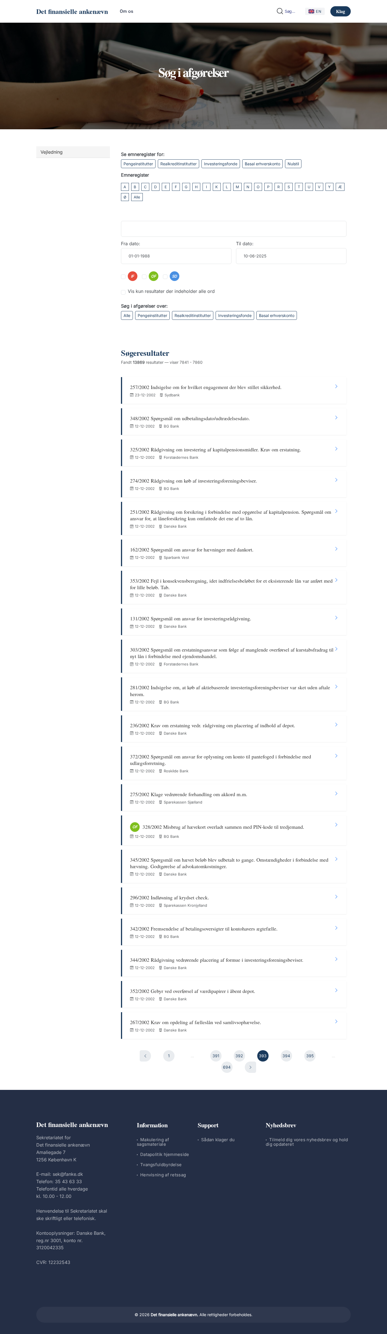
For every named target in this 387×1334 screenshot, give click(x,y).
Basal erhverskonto (262, 163)
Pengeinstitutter (138, 163)
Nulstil (293, 163)
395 (310, 1055)
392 (239, 1055)
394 (286, 1055)
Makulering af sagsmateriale (153, 1142)
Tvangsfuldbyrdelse (161, 1164)
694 (227, 1067)
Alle (137, 197)
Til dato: (245, 243)
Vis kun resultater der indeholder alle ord (171, 291)
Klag (340, 11)
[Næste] (250, 1067)
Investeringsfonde (220, 163)
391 (215, 1055)
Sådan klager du (218, 1139)
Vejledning (52, 152)
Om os (126, 11)
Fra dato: (130, 243)
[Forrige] (145, 1056)
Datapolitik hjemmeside (164, 1154)
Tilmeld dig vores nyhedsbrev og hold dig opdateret (307, 1142)
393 (263, 1055)
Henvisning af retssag (163, 1174)
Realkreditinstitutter (178, 163)
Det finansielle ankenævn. (174, 1314)
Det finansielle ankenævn (72, 11)
